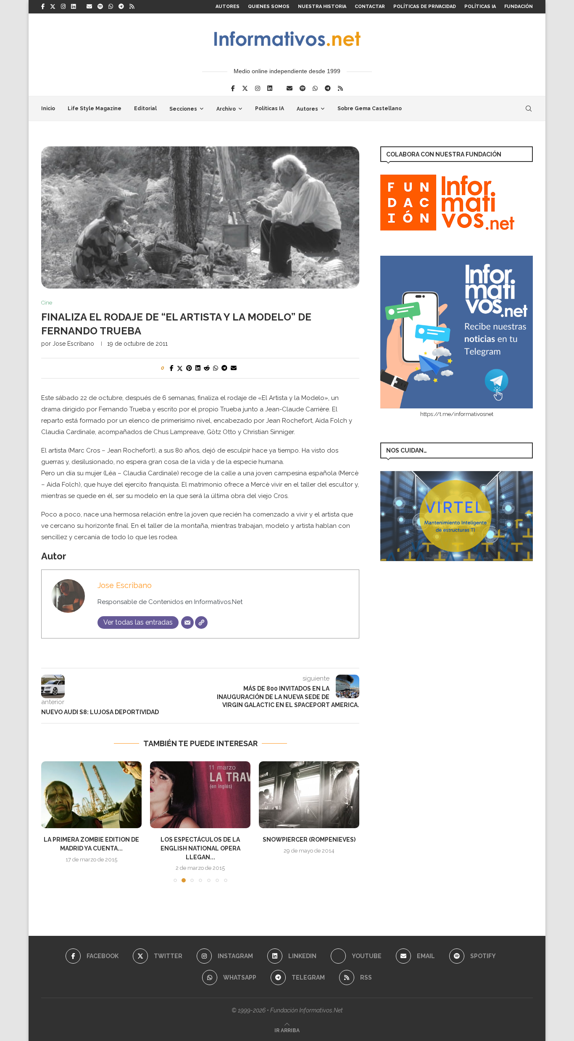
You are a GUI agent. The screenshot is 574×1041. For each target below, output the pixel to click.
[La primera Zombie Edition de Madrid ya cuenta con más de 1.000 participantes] (91, 794)
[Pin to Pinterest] (189, 368)
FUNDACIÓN (518, 6)
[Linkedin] (73, 6)
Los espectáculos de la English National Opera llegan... (200, 848)
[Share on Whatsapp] (215, 368)
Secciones (183, 109)
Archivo (226, 109)
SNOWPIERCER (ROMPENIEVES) (309, 839)
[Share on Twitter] (180, 368)
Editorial (145, 108)
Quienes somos (269, 6)
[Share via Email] (234, 368)
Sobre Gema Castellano (369, 108)
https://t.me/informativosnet (456, 414)
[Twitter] (52, 6)
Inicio (48, 108)
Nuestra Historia (322, 6)
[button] (52, 821)
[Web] (201, 622)
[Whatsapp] (110, 6)
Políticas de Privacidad (424, 6)
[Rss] (131, 6)
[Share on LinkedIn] (197, 368)
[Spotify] (100, 6)
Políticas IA (480, 6)
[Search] (528, 108)
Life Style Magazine (94, 108)
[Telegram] (121, 6)
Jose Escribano (73, 343)
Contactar (370, 6)
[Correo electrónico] (187, 622)
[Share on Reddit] (207, 368)
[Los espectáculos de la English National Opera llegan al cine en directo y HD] (200, 794)
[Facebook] (43, 6)
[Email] (89, 6)
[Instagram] (63, 6)
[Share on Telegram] (224, 368)
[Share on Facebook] (172, 368)
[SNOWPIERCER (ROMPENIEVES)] (309, 794)
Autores (228, 6)
